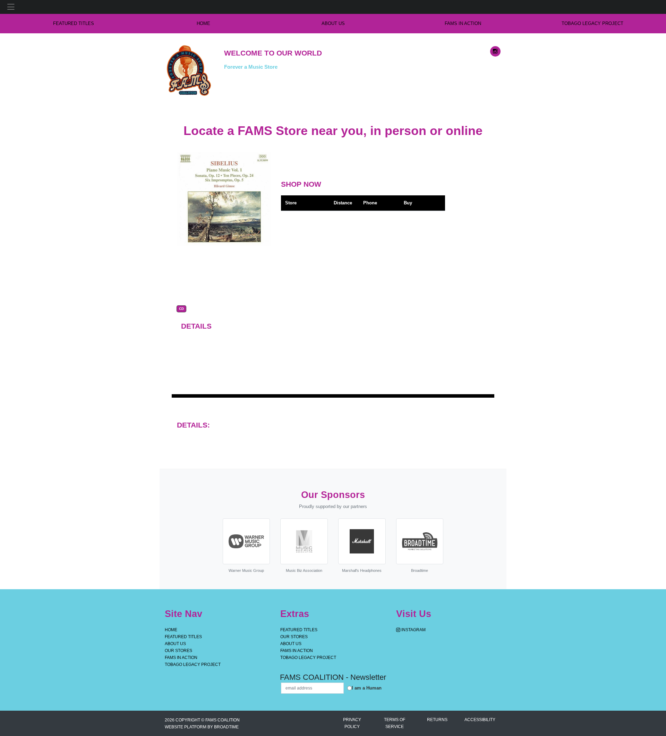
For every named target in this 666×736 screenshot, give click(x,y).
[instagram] (495, 51)
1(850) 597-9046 (379, 341)
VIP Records (298, 218)
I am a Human (367, 688)
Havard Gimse (213, 271)
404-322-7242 (376, 279)
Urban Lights (297, 234)
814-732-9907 (376, 371)
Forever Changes (302, 371)
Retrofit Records (301, 341)
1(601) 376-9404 (379, 249)
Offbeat (292, 249)
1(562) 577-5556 (379, 218)
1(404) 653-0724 (379, 325)
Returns (437, 719)
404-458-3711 (376, 295)
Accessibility (479, 719)
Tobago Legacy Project (592, 23)
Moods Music (298, 325)
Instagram (413, 629)
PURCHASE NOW (422, 218)
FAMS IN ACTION (463, 23)
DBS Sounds (298, 310)
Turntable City (299, 356)
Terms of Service (394, 723)
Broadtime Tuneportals (224, 413)
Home (171, 629)
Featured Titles (73, 23)
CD (181, 309)
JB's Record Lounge (305, 279)
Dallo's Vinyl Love (303, 264)
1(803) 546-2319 (379, 356)
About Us (333, 23)
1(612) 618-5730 (379, 234)
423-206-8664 (376, 264)
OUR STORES (178, 650)
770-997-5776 (376, 310)
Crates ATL (296, 295)
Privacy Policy (352, 723)
